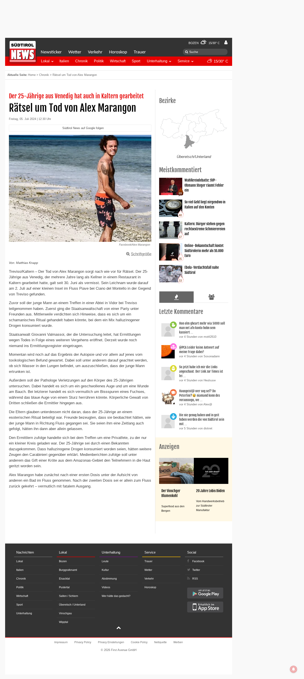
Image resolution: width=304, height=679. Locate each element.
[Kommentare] (176, 297)
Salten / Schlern (68, 596)
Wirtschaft (118, 61)
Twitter (196, 570)
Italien (64, 61)
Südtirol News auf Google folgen (83, 128)
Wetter (74, 52)
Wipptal (63, 622)
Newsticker (51, 52)
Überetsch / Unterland (72, 604)
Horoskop (118, 52)
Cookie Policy (139, 642)
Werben (178, 642)
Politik (99, 61)
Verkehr (95, 52)
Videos (106, 587)
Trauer (140, 52)
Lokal (45, 61)
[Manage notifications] (293, 669)
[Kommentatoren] (211, 297)
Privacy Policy (82, 642)
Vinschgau (65, 613)
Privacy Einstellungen (111, 642)
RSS (195, 578)
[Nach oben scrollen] (118, 628)
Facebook (198, 561)
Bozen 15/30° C (204, 43)
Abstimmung (109, 578)
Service (184, 61)
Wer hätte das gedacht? (116, 596)
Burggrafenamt (68, 570)
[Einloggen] (225, 42)
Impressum (61, 642)
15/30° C (220, 61)
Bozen (63, 561)
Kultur (105, 570)
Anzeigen (169, 446)
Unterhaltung (157, 61)
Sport (136, 61)
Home (32, 75)
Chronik (81, 61)
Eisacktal (64, 578)
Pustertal (64, 587)
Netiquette (160, 642)
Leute (105, 561)
